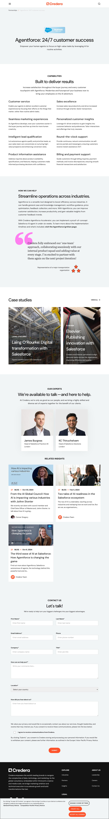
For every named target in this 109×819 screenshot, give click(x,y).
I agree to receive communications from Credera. (36, 732)
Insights (64, 786)
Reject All (75, 809)
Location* (14, 685)
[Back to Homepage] (54, 4)
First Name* (15, 619)
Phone (58, 633)
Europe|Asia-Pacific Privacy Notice (33, 805)
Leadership (96, 775)
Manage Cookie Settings (79, 803)
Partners (64, 780)
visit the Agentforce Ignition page (61, 227)
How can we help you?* (19, 662)
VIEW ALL (94, 300)
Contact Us (96, 786)
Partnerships (13, 10)
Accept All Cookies (77, 814)
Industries (65, 775)
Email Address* (16, 633)
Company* (15, 648)
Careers (94, 780)
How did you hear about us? (21, 700)
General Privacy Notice (11, 805)
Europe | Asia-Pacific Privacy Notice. (84, 740)
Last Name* (60, 619)
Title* (58, 648)
